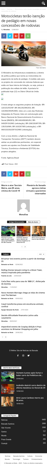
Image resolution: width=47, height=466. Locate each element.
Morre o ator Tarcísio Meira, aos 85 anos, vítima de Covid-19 (11, 188)
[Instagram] (24, 356)
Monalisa (6, 29)
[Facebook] (18, 356)
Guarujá (4, 443)
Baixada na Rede (7, 264)
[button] (43, 3)
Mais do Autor (33, 222)
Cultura (29, 456)
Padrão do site (6, 276)
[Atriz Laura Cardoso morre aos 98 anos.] (39, 231)
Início (3, 9)
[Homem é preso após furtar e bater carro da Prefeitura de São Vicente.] (8, 231)
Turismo (26, 459)
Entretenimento (37, 459)
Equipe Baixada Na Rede (10, 310)
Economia (38, 456)
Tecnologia (16, 459)
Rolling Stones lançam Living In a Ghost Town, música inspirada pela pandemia (21, 271)
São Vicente (6, 428)
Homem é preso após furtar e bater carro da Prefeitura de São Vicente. (7, 240)
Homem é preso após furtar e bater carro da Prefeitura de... (29, 374)
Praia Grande (6, 439)
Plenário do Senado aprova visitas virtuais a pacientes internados (36, 189)
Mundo (3, 436)
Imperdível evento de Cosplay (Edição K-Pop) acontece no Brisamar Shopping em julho (21, 327)
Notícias (9, 9)
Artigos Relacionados (16, 222)
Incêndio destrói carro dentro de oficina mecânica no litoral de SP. (23, 240)
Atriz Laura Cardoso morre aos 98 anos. (38, 238)
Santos (4, 432)
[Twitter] (29, 356)
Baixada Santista (7, 424)
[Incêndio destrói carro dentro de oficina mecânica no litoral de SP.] (24, 231)
